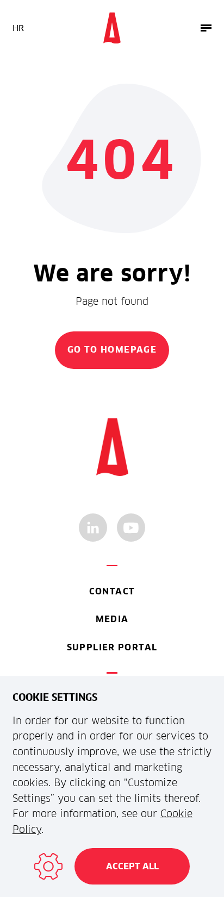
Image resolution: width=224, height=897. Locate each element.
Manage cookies (48, 866)
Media (112, 619)
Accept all (132, 866)
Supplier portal (112, 647)
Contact (112, 591)
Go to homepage (112, 349)
